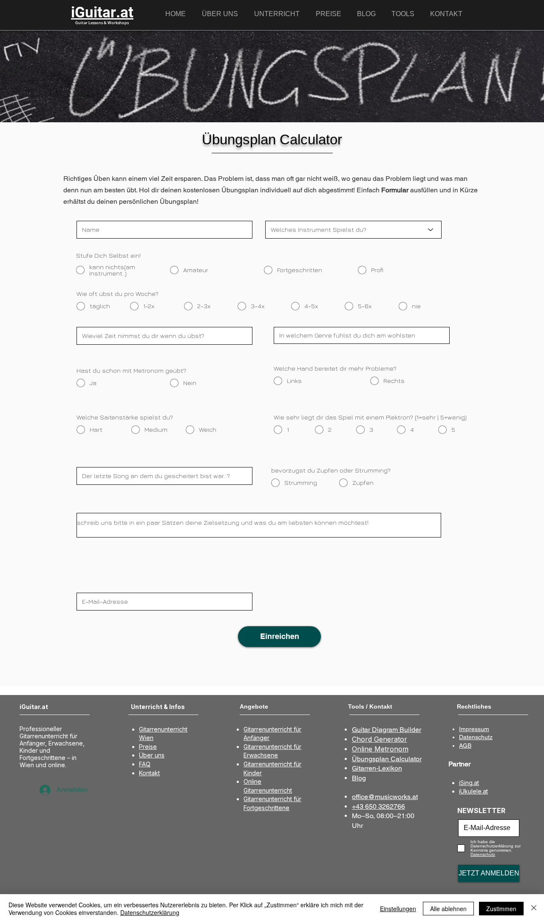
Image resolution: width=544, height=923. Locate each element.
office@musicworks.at (385, 797)
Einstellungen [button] (398, 908)
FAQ (144, 764)
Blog (359, 778)
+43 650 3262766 (378, 806)
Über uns (151, 755)
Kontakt (149, 773)
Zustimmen (501, 908)
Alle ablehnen (448, 908)
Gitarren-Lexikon (377, 768)
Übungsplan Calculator (387, 759)
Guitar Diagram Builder (386, 730)
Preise (148, 746)
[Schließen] (534, 908)
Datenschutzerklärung (149, 912)
